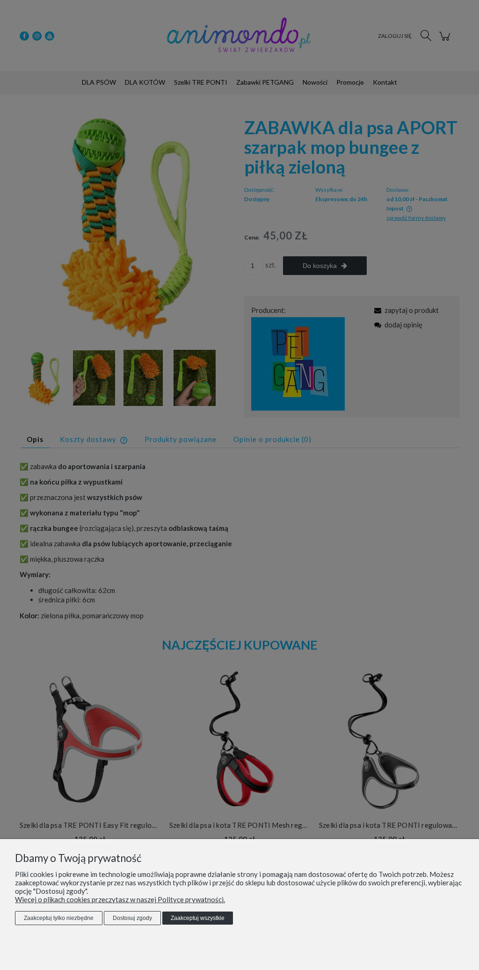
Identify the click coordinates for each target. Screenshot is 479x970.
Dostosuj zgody (132, 918)
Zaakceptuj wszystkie (198, 918)
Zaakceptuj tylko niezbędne (59, 918)
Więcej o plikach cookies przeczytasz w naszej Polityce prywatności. (120, 899)
